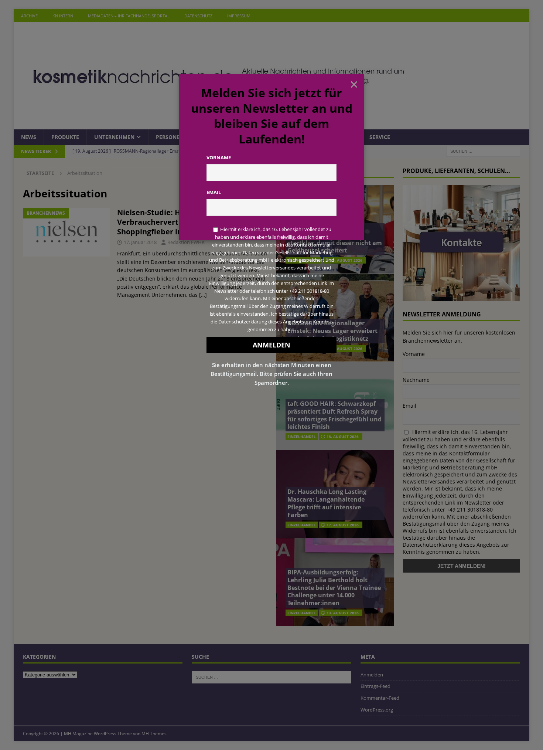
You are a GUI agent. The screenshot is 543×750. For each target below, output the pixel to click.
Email (213, 192)
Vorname (218, 157)
